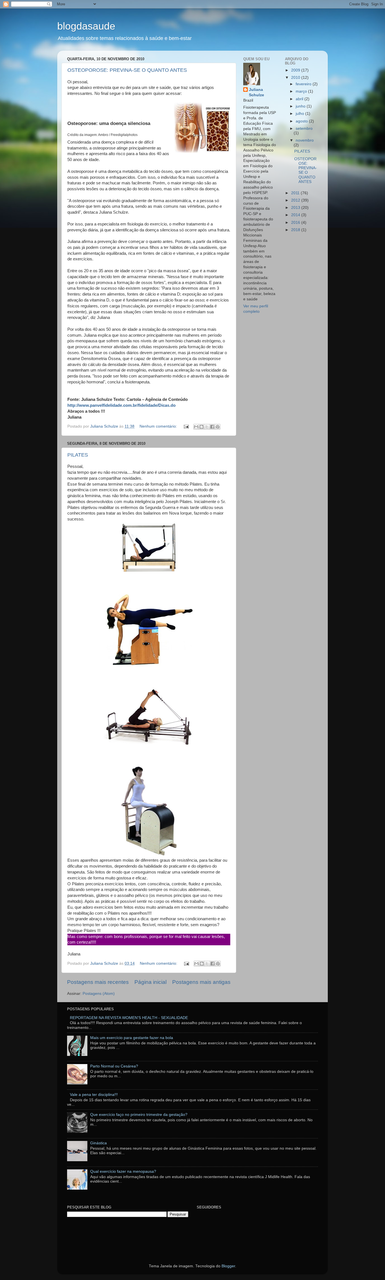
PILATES (77, 455)
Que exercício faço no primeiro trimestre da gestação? (138, 1115)
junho (301, 106)
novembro (305, 140)
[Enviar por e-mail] (196, 427)
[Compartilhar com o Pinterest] (217, 427)
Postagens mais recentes (98, 982)
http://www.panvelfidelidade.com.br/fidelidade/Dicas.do (121, 405)
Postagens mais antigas (201, 982)
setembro (304, 128)
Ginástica (98, 1143)
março (302, 91)
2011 (296, 193)
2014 (296, 215)
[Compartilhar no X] (207, 427)
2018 (296, 230)
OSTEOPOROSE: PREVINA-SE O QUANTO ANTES (127, 70)
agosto (302, 121)
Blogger (228, 1266)
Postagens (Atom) (99, 993)
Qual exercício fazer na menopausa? (123, 1171)
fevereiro (304, 84)
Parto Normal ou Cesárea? (114, 1066)
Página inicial (150, 982)
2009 (296, 70)
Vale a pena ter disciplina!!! (94, 1095)
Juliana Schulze (256, 92)
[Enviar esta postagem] (186, 426)
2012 (296, 200)
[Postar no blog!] (201, 427)
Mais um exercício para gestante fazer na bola (131, 1038)
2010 (296, 77)
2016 (296, 222)
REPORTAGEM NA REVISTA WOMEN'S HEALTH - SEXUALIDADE (129, 1018)
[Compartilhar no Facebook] (212, 427)
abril (300, 99)
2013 (296, 207)
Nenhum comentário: (159, 426)
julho (300, 113)
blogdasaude (86, 26)
